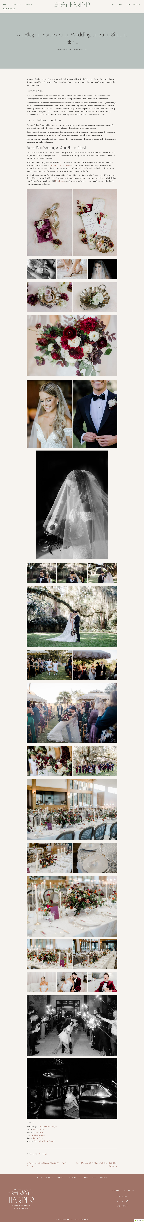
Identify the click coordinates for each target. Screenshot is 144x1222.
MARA (86, 1220)
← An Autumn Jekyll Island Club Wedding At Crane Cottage (48, 1164)
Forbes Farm (38, 1132)
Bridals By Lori (38, 1135)
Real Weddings (80, 49)
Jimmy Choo (38, 1138)
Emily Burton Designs (60, 165)
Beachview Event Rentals (44, 1141)
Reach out (59, 181)
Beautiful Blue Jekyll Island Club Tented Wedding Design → (96, 1164)
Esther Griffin (39, 1130)
